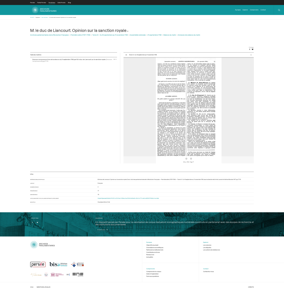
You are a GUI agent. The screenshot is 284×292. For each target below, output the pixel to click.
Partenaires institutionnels (154, 250)
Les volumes (44, 17)
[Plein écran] (251, 55)
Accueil (32, 17)
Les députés (207, 247)
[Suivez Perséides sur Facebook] (32, 222)
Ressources (150, 254)
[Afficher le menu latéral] (126, 55)
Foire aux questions (152, 276)
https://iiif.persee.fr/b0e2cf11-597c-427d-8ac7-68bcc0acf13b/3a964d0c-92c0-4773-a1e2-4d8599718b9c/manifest (128, 198)
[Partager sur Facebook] (249, 49)
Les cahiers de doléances (211, 250)
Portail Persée (41, 2)
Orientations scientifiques (154, 247)
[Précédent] (186, 158)
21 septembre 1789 (155, 35)
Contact (263, 10)
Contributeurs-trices (153, 252)
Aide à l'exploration (152, 274)
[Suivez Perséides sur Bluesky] (37, 222)
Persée (32, 2)
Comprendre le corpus (153, 271)
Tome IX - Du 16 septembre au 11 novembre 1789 (110, 35)
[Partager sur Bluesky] (252, 49)
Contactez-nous (208, 271)
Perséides (52, 2)
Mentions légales (43, 287)
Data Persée (61, 2)
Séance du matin (169, 35)
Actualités (149, 257)
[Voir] (127, 30)
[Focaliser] (116, 59)
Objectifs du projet (152, 245)
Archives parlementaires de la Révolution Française (49, 35)
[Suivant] (191, 158)
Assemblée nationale (138, 35)
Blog (69, 2)
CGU (31, 287)
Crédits (251, 287)
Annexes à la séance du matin (189, 35)
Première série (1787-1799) (80, 35)
